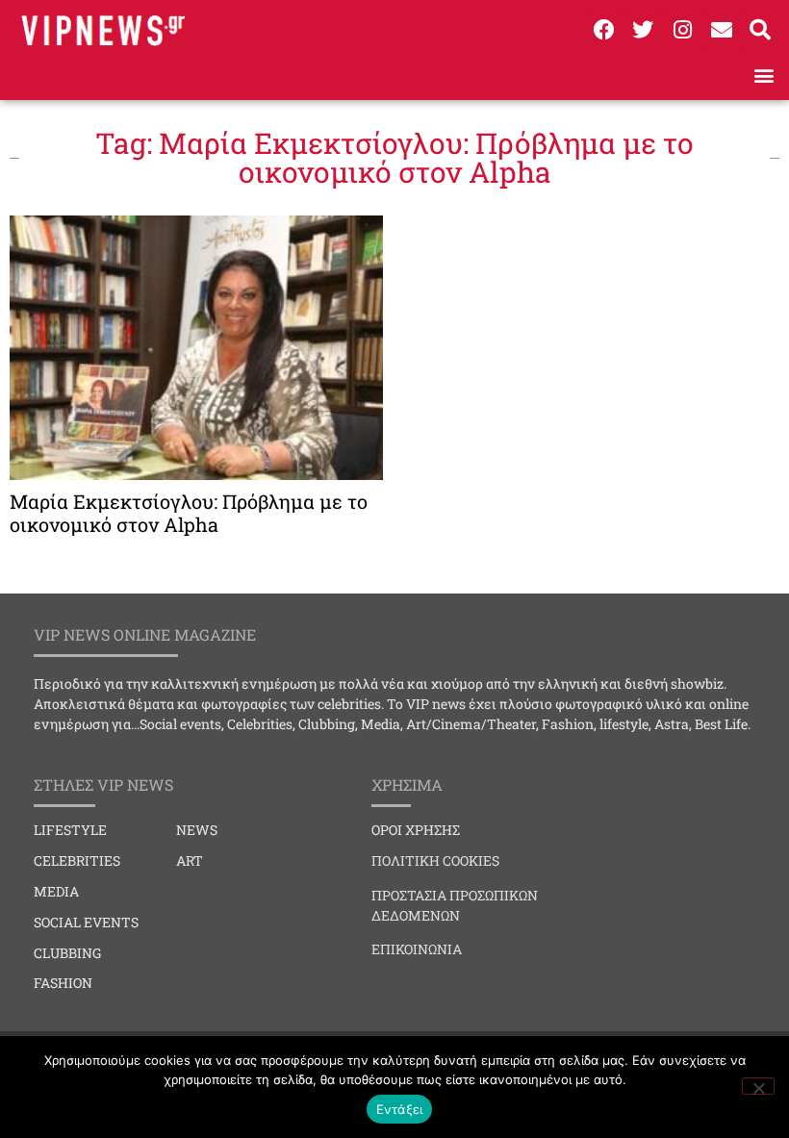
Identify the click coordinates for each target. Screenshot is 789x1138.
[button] (763, 74)
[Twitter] (643, 30)
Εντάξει (399, 1109)
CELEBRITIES (77, 860)
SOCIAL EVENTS (86, 922)
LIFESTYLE (70, 830)
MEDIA (56, 891)
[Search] (760, 30)
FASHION (63, 983)
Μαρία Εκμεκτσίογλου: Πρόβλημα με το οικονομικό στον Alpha (189, 513)
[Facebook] (604, 30)
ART (189, 860)
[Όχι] (758, 1086)
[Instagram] (682, 30)
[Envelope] (721, 30)
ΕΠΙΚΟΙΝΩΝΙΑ (416, 949)
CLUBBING (67, 953)
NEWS (196, 830)
